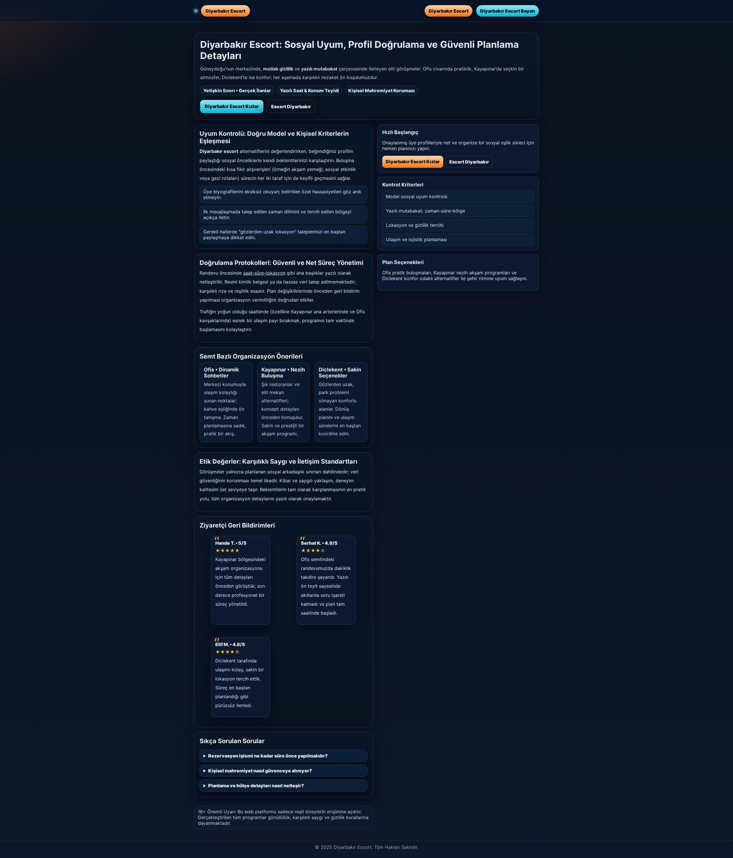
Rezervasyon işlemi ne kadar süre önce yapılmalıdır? (268, 756)
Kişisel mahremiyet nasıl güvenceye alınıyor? (260, 771)
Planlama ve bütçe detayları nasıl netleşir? (256, 785)
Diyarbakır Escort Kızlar (232, 106)
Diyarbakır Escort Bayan (507, 11)
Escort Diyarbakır (291, 106)
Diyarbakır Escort (448, 11)
